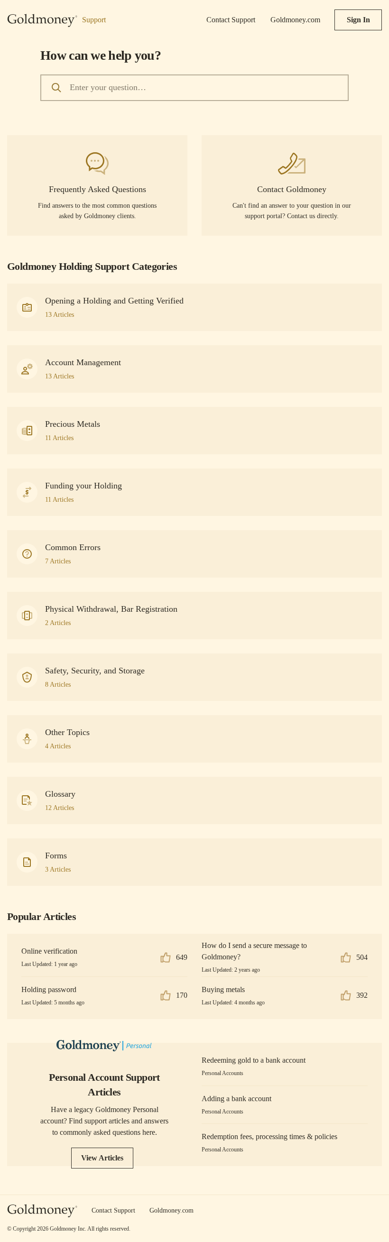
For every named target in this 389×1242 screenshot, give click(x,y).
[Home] (42, 1211)
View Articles (102, 1158)
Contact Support (230, 20)
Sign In (358, 20)
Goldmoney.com (295, 20)
